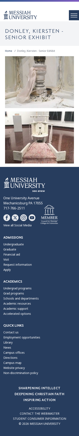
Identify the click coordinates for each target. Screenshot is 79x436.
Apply (7, 270)
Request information (17, 265)
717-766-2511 (14, 208)
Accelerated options (17, 314)
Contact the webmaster (39, 413)
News (7, 347)
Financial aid (11, 254)
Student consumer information (39, 419)
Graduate (9, 249)
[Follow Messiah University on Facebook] (6, 217)
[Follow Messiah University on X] (15, 217)
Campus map (12, 363)
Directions (10, 358)
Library (8, 342)
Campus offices (14, 353)
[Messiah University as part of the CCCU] (49, 214)
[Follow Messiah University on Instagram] (23, 217)
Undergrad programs (17, 288)
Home (8, 51)
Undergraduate (13, 244)
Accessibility (39, 408)
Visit (6, 259)
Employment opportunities (21, 337)
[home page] (41, 15)
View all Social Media (17, 225)
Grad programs (13, 293)
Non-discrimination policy (20, 373)
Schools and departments (21, 298)
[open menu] (74, 15)
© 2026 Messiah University (39, 424)
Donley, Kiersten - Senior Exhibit (36, 51)
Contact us (11, 332)
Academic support (15, 309)
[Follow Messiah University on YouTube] (32, 217)
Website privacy (14, 368)
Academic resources (17, 303)
